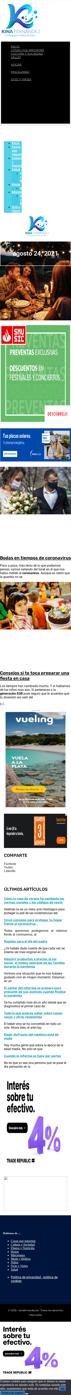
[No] (26, 1393)
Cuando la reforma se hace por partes (32, 1056)
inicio (15, 46)
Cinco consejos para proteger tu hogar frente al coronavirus (33, 922)
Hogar (16, 64)
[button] (35, 864)
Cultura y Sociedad (27, 53)
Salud (16, 57)
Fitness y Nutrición (33, 61)
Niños (21, 68)
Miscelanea (20, 72)
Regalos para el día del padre (25, 941)
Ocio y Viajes (21, 79)
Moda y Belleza (30, 75)
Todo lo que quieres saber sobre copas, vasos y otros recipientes (33, 1015)
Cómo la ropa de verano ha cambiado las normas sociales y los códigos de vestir (34, 900)
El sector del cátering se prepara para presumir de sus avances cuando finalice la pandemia (35, 991)
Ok (62, 1388)
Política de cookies (12, 1392)
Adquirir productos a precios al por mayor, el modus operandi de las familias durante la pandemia (34, 962)
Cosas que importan (27, 50)
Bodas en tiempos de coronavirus (35, 557)
